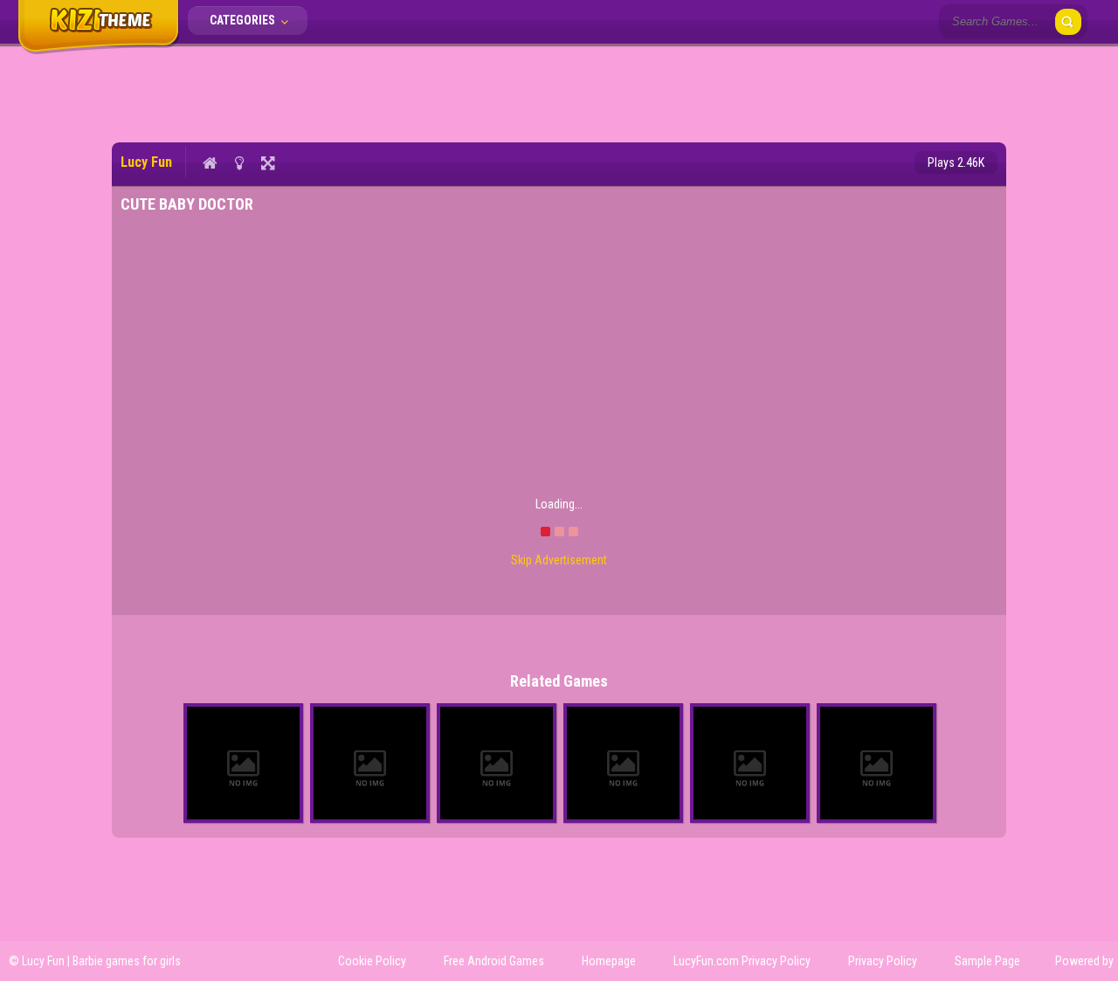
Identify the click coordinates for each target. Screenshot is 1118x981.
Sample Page (987, 961)
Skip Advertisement (559, 560)
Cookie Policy (372, 961)
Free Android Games (494, 961)
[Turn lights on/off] (239, 162)
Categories (244, 20)
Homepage (609, 961)
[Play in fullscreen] (268, 162)
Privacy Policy (882, 961)
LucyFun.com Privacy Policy (742, 961)
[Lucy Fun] (98, 51)
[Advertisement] (559, 91)
